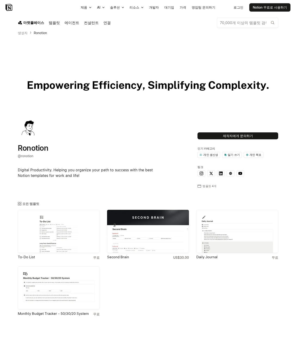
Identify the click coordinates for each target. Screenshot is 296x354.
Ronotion (40, 33)
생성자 (23, 33)
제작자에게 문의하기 (238, 136)
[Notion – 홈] (9, 7)
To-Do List (26, 257)
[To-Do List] (59, 231)
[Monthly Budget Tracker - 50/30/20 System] (59, 287)
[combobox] (247, 23)
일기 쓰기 (234, 154)
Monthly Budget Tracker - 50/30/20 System (53, 313)
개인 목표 (256, 154)
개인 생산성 (210, 154)
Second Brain (118, 257)
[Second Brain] (148, 231)
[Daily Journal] (237, 231)
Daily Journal (207, 257)
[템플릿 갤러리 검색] (272, 22)
